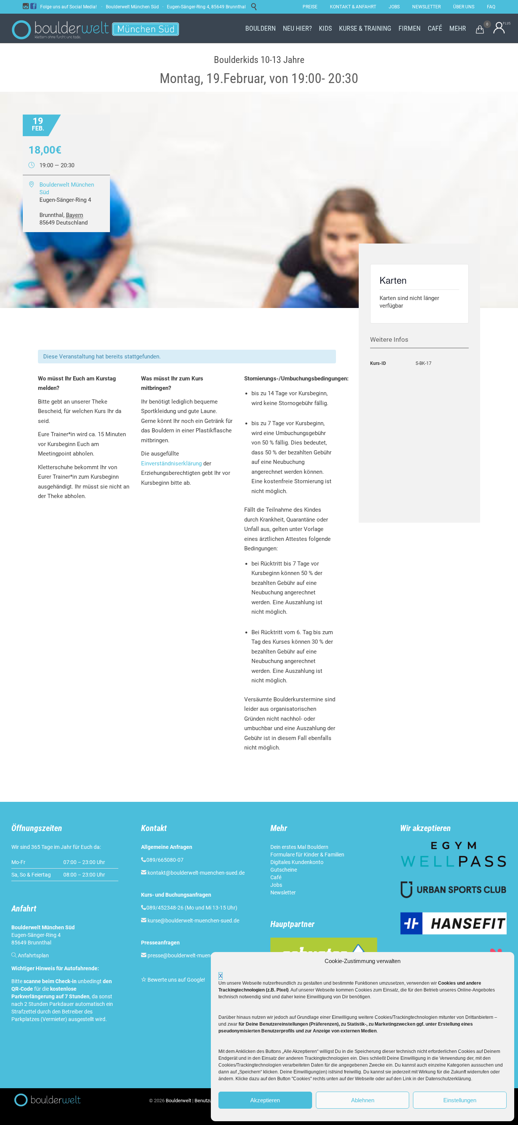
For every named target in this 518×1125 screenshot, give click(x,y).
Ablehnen (362, 1100)
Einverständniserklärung (171, 463)
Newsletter (283, 892)
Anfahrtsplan (33, 955)
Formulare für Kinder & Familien (307, 855)
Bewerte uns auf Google (176, 980)
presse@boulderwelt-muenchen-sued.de (195, 955)
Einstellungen (459, 1100)
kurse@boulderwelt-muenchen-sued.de (193, 921)
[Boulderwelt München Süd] (94, 28)
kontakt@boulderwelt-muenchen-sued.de (196, 873)
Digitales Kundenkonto (296, 862)
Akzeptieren (265, 1100)
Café (275, 877)
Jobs (276, 885)
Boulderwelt (178, 1100)
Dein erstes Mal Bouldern (299, 847)
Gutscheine (283, 870)
